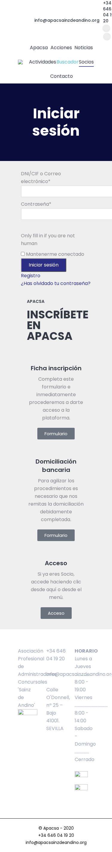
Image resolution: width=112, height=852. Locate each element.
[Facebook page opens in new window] (106, 28)
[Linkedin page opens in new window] (107, 37)
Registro (30, 275)
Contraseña (36, 204)
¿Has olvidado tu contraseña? (55, 283)
